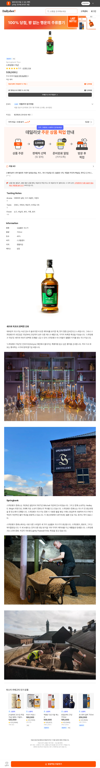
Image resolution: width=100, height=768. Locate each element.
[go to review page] (93, 166)
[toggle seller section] (92, 104)
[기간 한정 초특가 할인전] (50, 22)
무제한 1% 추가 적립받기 (49, 95)
